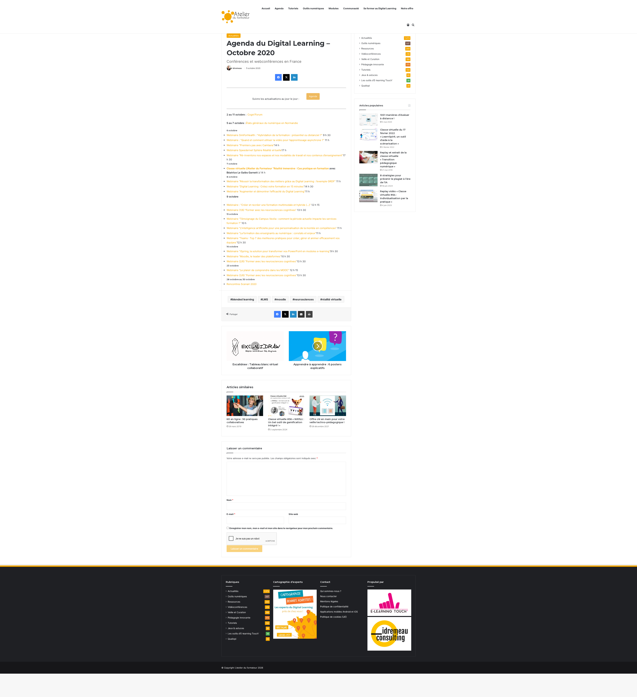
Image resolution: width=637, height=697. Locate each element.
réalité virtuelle (332, 299)
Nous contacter (328, 596)
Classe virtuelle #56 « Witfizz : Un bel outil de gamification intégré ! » (286, 422)
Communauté (351, 8)
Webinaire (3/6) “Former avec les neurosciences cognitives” (262, 275)
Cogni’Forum (255, 114)
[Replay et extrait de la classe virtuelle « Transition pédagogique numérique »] (368, 157)
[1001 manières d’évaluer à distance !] (368, 119)
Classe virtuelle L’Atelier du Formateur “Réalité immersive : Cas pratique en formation (278, 168)
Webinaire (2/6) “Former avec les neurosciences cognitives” (262, 261)
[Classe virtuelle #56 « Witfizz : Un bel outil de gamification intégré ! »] (286, 405)
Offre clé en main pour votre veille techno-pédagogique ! (327, 421)
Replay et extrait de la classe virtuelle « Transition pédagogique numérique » (393, 159)
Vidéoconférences (371, 54)
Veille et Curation (370, 59)
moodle (281, 299)
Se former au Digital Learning (379, 8)
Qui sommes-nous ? (330, 591)
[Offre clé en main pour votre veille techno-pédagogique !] (328, 405)
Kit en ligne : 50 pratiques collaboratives (242, 421)
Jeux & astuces (369, 75)
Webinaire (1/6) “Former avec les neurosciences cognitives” (261, 210)
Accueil (266, 8)
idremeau (237, 68)
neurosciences (304, 299)
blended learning (243, 299)
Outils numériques (313, 8)
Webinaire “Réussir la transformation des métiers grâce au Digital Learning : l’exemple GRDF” (281, 181)
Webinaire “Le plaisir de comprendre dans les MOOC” (258, 270)
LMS (265, 299)
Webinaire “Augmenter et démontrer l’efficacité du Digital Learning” (266, 191)
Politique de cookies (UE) (333, 616)
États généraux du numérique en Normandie (272, 123)
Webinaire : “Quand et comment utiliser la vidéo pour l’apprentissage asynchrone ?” (275, 140)
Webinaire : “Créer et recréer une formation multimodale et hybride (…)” (269, 204)
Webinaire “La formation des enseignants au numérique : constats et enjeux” (271, 233)
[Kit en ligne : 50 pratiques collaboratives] (245, 405)
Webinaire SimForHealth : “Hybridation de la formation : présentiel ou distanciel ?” (274, 135)
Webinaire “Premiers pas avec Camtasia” (250, 145)
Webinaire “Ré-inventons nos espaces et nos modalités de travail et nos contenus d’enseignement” (285, 155)
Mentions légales (329, 601)
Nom (230, 500)
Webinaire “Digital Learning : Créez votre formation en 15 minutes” (265, 186)
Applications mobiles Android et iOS (339, 611)
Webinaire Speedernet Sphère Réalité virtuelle (254, 150)
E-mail (231, 514)
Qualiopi (365, 85)
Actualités (233, 35)
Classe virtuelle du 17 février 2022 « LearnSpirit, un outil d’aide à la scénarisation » (393, 136)
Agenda (279, 8)
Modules (334, 8)
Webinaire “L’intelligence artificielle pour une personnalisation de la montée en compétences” (282, 228)
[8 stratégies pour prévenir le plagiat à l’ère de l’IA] (368, 180)
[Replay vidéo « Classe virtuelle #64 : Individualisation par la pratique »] (368, 196)
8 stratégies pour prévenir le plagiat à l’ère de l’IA (395, 179)
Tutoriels (293, 8)
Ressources (367, 48)
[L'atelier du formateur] (235, 16)
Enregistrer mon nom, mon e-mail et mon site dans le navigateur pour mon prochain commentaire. (281, 528)
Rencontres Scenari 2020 (241, 284)
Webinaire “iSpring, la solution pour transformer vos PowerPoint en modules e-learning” (278, 251)
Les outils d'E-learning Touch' (376, 80)
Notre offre (407, 8)
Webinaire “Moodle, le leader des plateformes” (254, 256)
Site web (293, 514)
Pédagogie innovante (372, 64)
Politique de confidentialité (334, 606)
